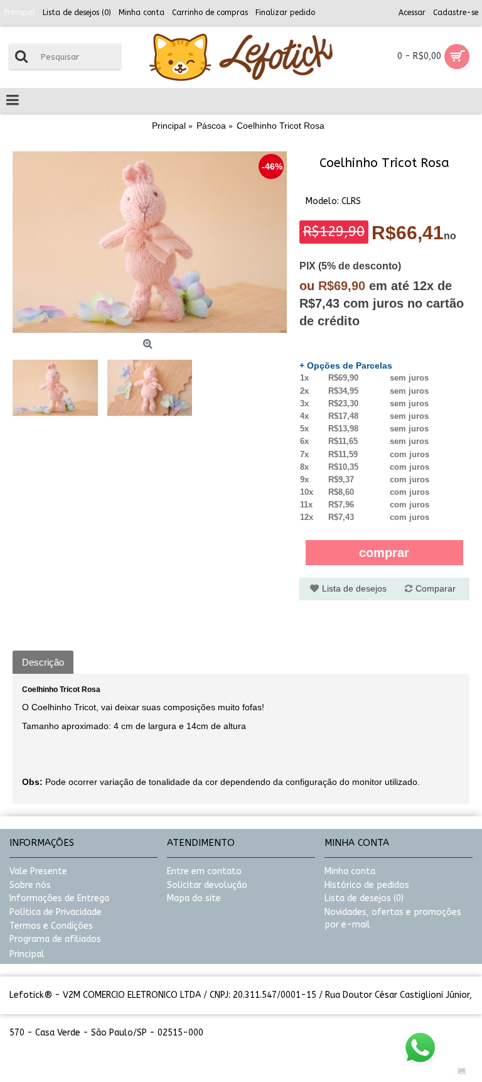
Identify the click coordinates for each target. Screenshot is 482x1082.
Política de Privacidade (55, 912)
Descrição (43, 662)
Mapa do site (194, 898)
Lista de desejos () (364, 898)
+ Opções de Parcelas (345, 365)
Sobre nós (30, 885)
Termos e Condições (51, 926)
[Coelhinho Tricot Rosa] (150, 242)
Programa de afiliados (55, 939)
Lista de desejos (354, 588)
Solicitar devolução (207, 885)
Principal (27, 954)
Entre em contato (204, 871)
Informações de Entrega (59, 898)
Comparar (435, 588)
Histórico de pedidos (366, 885)
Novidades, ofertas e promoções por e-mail (392, 918)
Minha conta (349, 871)
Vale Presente (38, 871)
